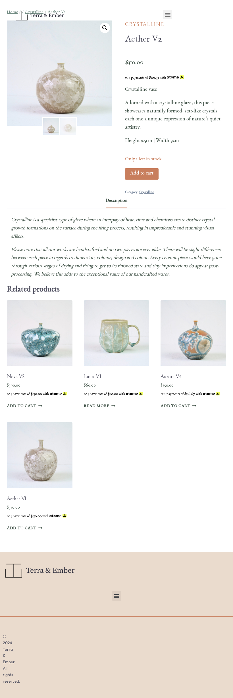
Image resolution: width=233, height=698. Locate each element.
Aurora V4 (171, 376)
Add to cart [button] (21, 407)
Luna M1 (92, 376)
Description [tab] (116, 201)
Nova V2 (15, 376)
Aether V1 (16, 499)
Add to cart (141, 173)
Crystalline (146, 192)
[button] (167, 14)
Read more (96, 407)
